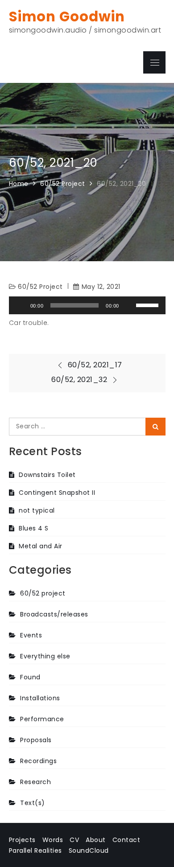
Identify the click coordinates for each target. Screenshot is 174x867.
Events (31, 635)
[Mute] (128, 305)
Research (35, 781)
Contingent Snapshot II (57, 492)
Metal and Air (40, 546)
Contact (126, 839)
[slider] (148, 304)
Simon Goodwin (67, 16)
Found (30, 677)
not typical (37, 510)
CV (74, 839)
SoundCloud (89, 850)
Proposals (36, 740)
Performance (42, 719)
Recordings (38, 760)
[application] (87, 305)
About (96, 839)
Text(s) (32, 802)
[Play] (20, 305)
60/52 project (40, 286)
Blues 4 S (34, 528)
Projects (22, 839)
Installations (40, 698)
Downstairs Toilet (47, 474)
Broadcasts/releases (54, 614)
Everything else (45, 656)
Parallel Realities (35, 850)
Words (52, 839)
